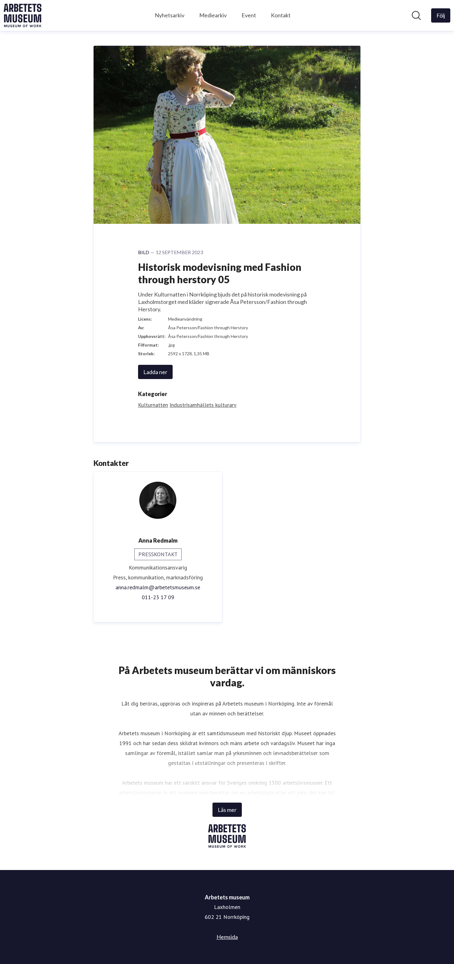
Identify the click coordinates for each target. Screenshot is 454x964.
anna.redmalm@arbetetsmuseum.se (158, 587)
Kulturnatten (153, 404)
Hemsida (227, 936)
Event (249, 15)
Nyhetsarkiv (169, 15)
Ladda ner (155, 372)
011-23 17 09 (158, 597)
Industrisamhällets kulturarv (203, 404)
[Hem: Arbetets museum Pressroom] (22, 15)
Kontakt (281, 15)
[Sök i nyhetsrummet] (416, 15)
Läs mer (227, 809)
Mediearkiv (213, 15)
